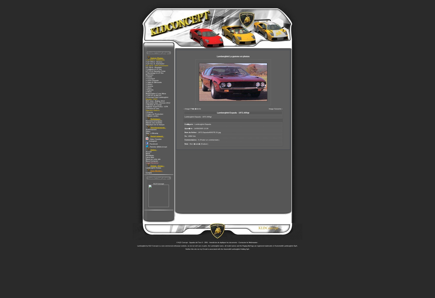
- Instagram (152, 141)
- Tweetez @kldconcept (157, 147)
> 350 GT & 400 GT (153, 95)
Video (148, 131)
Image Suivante (275, 109)
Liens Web (150, 157)
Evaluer (204, 144)
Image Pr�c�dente (193, 109)
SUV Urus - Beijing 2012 (155, 101)
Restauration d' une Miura (156, 93)
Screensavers (151, 129)
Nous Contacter (152, 161)
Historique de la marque (155, 125)
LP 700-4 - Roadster (154, 67)
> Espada (149, 90)
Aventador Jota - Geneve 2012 (158, 103)
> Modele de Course (154, 105)
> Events (149, 112)
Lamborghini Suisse (153, 168)
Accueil (148, 152)
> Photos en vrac (152, 108)
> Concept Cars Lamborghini (157, 97)
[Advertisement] (217, 273)
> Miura (149, 92)
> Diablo (149, 77)
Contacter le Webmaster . (248, 242)
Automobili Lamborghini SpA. (286, 246)
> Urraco (149, 84)
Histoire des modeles (154, 123)
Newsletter (150, 155)
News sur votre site (153, 159)
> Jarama (149, 86)
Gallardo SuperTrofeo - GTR (157, 107)
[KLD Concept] (159, 206)
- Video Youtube (155, 139)
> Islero (149, 88)
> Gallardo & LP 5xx (154, 69)
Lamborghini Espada (203, 124)
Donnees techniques (154, 121)
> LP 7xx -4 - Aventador (155, 64)
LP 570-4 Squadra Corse (156, 71)
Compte (149, 173)
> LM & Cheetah (152, 80)
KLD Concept (158, 184)
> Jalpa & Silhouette (154, 82)
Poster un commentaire (209, 140)
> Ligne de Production (154, 114)
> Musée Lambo (152, 116)
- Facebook (153, 144)
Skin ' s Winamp (152, 133)
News (148, 154)
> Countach (150, 79)
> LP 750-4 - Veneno (154, 62)
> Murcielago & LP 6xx (154, 73)
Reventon (149, 75)
